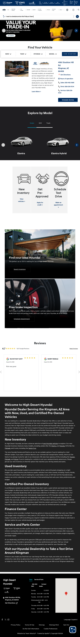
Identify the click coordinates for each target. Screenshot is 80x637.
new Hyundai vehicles (50, 444)
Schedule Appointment (22, 319)
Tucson (72, 457)
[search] (78, 10)
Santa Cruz (32, 448)
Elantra (53, 446)
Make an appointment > (58, 205)
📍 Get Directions (64, 75)
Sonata (62, 446)
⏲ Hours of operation (65, 79)
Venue (16, 459)
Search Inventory (20, 269)
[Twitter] (5, 619)
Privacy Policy (15, 625)
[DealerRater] (8, 619)
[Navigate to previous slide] (1, 30)
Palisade (7, 448)
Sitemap (42, 625)
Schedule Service (68, 100)
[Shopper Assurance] (6, 588)
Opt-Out (66, 625)
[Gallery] (40, 30)
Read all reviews (74, 348)
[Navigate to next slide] (78, 30)
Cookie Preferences (50, 629)
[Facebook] (2, 619)
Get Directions (10, 603)
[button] (66, 593)
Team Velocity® (30, 633)
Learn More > (36, 92)
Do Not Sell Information (31, 629)
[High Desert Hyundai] (4, 10)
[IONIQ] (16, 588)
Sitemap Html (54, 625)
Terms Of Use (29, 625)
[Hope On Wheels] (6, 592)
